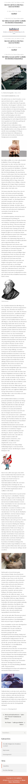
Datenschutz (16, 782)
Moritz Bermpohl (8, 93)
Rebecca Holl (20, 2)
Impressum (6, 750)
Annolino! (14, 14)
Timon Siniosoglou (18, 18)
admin (19, 11)
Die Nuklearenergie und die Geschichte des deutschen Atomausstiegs (14, 21)
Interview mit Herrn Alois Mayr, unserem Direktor (14, 5)
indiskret (14, 28)
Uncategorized (12, 709)
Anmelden (6, 766)
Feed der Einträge (8, 770)
